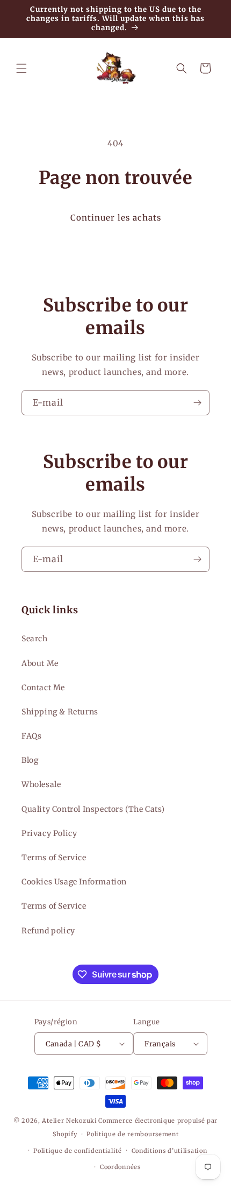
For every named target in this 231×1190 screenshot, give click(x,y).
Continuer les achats (115, 217)
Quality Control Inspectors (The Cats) (92, 809)
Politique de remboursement (132, 1134)
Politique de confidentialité (77, 1150)
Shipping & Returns (59, 712)
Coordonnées (120, 1167)
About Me (40, 663)
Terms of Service (53, 857)
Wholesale (41, 784)
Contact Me (43, 687)
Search (34, 638)
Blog (29, 760)
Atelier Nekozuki (69, 1120)
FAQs (31, 736)
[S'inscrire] (197, 402)
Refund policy (48, 931)
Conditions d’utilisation (169, 1150)
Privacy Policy (49, 833)
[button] (21, 68)
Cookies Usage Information (74, 882)
